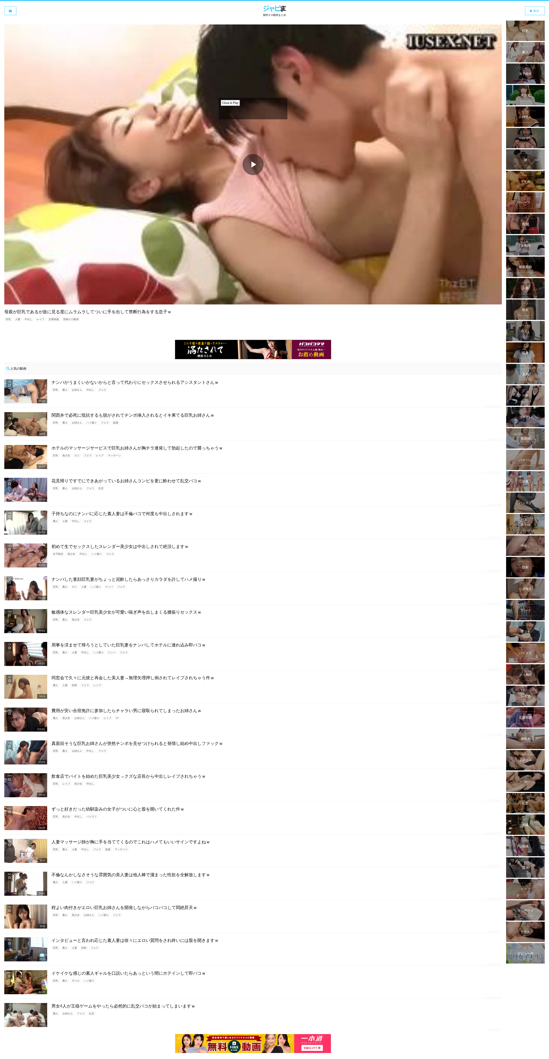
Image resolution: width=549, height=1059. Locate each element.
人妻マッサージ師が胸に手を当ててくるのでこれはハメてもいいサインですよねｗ (130, 841)
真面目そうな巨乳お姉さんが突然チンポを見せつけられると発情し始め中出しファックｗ (137, 743)
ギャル (76, 980)
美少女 (66, 455)
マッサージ (114, 455)
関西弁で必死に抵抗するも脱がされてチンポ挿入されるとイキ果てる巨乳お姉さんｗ (132, 415)
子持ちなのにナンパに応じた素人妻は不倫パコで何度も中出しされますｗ (122, 513)
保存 (535, 11)
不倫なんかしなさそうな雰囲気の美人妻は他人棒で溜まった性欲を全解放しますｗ (130, 874)
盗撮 (115, 422)
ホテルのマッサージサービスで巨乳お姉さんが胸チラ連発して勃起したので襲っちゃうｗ (137, 448)
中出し (28, 319)
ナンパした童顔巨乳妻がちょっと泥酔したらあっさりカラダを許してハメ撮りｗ (128, 579)
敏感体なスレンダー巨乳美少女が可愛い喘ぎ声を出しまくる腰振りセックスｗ (126, 612)
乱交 (101, 488)
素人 (65, 389)
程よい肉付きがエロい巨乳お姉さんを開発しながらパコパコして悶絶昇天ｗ (124, 907)
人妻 (17, 319)
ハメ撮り (91, 422)
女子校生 (58, 553)
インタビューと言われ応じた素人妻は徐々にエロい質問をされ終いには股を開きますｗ (135, 940)
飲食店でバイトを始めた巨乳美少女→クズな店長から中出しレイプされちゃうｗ (128, 776)
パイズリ (91, 816)
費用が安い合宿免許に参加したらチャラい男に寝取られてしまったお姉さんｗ (126, 710)
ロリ (77, 455)
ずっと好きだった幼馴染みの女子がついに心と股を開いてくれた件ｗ (117, 809)
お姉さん (77, 389)
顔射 (74, 685)
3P (117, 718)
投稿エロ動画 (71, 319)
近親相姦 (54, 319)
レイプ (40, 319)
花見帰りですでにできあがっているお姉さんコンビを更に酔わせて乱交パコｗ (126, 480)
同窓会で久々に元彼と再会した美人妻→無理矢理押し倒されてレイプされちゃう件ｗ (132, 677)
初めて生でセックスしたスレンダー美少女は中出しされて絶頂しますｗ (120, 546)
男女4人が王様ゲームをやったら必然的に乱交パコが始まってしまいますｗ (123, 1006)
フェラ (102, 389)
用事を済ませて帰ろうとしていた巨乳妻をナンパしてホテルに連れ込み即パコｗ (128, 645)
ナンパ (109, 586)
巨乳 (8, 319)
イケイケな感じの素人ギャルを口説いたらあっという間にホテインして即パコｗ (128, 973)
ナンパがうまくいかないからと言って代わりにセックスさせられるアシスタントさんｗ (135, 382)
